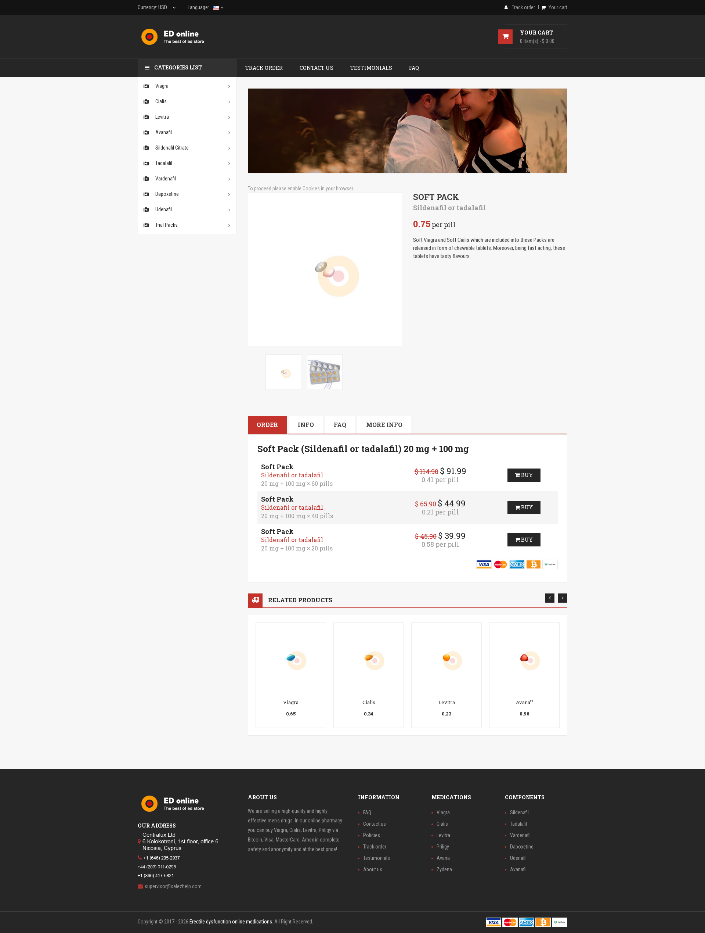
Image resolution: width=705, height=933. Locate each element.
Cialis (368, 702)
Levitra (446, 702)
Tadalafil (518, 824)
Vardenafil (520, 835)
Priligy (443, 847)
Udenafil (518, 858)
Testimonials (376, 858)
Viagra (291, 702)
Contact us (374, 824)
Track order (374, 847)
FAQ (340, 424)
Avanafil (518, 869)
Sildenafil (519, 812)
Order (267, 424)
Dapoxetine (522, 847)
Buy (526, 474)
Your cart (558, 7)
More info (384, 424)
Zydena (444, 869)
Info (306, 424)
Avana (524, 702)
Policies (371, 835)
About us (372, 869)
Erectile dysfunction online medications (230, 922)
